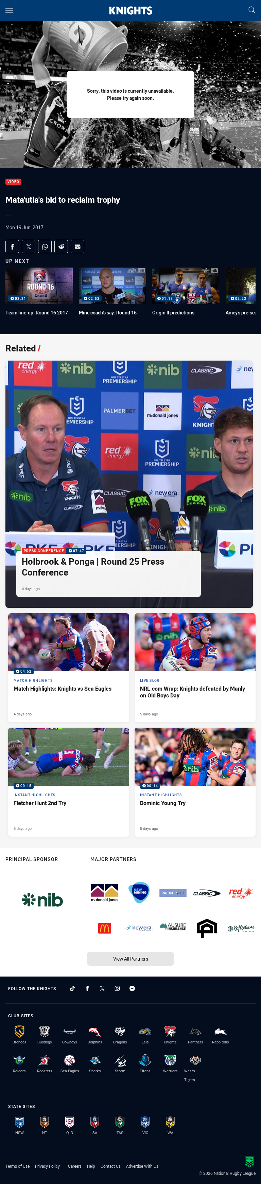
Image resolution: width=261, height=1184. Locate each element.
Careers (75, 1166)
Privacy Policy (47, 1166)
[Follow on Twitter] (102, 988)
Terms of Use (17, 1166)
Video (13, 182)
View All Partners (130, 958)
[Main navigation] (9, 10)
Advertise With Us (142, 1166)
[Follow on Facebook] (87, 988)
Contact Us (111, 1166)
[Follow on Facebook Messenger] (132, 988)
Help (91, 1166)
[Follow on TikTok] (72, 988)
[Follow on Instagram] (117, 988)
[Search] (252, 10)
